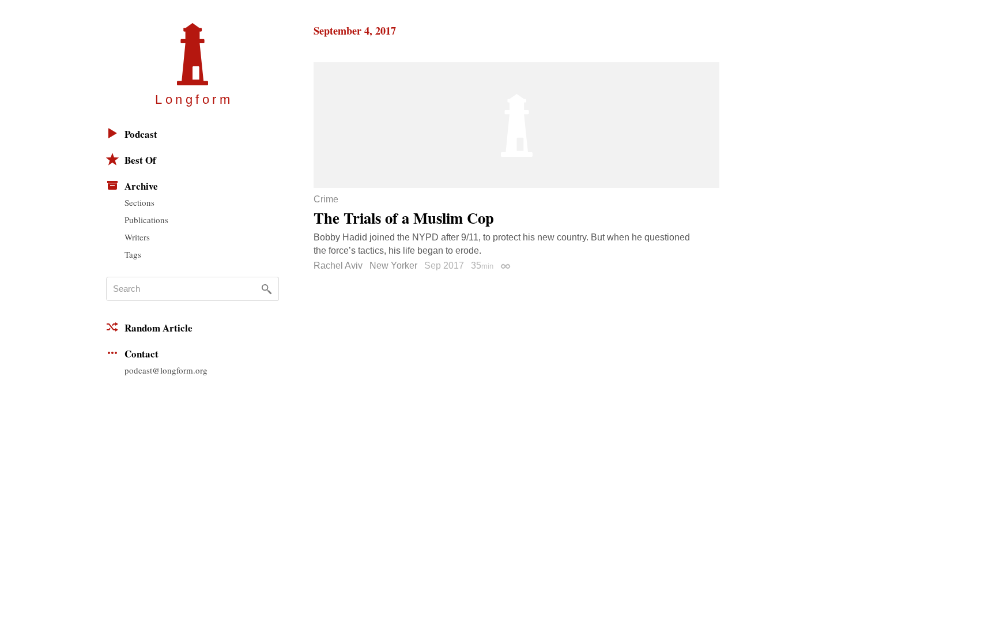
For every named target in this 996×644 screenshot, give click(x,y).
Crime (326, 199)
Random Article (158, 328)
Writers (137, 237)
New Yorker (393, 265)
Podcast (140, 134)
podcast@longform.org (165, 370)
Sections (139, 202)
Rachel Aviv (338, 265)
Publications (146, 219)
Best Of (140, 160)
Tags (132, 254)
